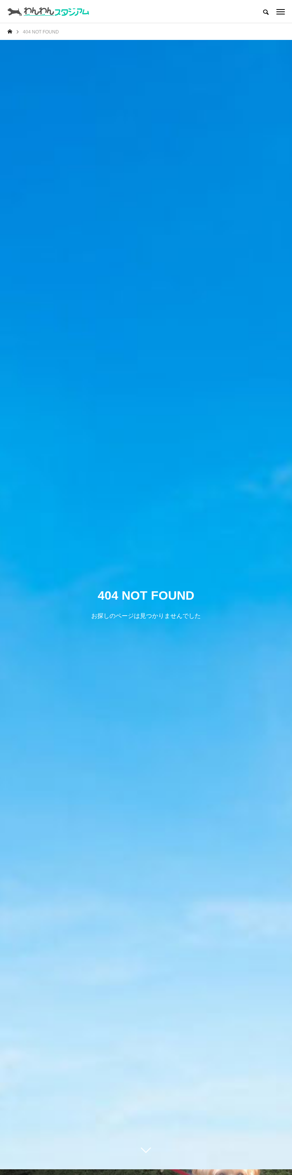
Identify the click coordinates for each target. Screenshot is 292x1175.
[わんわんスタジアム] (48, 11)
